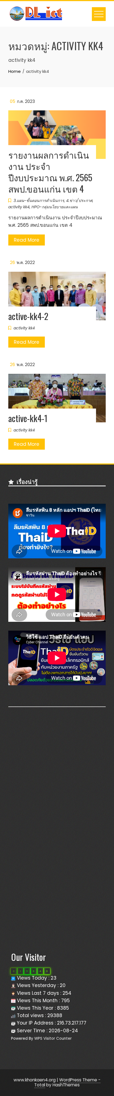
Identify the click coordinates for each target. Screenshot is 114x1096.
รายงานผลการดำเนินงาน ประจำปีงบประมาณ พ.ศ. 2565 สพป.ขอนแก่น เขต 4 (50, 171)
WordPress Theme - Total (67, 1082)
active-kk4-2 (28, 316)
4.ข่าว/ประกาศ (79, 200)
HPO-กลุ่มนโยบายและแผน (55, 207)
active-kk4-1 (28, 418)
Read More (26, 240)
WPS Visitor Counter (53, 1038)
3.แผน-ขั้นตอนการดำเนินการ (39, 200)
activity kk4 (19, 207)
